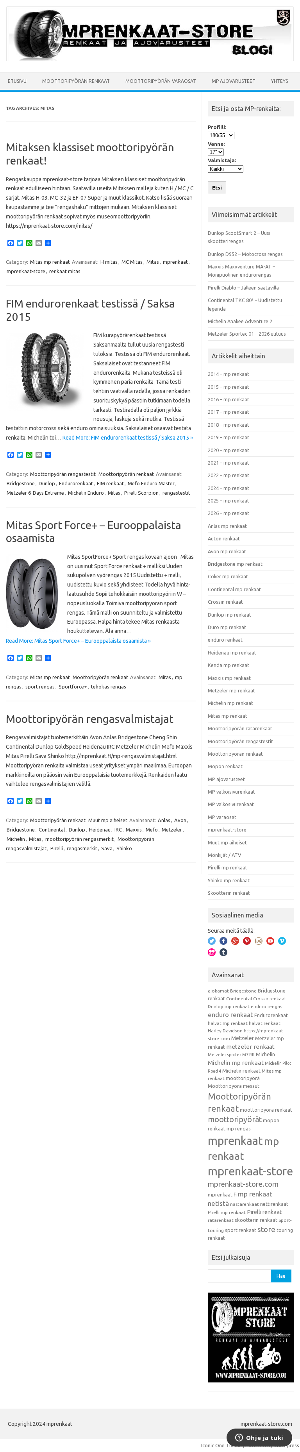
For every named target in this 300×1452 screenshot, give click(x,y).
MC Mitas (132, 262)
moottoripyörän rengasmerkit (79, 839)
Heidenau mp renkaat (232, 652)
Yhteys (279, 81)
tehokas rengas (108, 686)
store (266, 1229)
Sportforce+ (73, 686)
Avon (180, 820)
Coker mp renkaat (228, 576)
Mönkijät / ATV (224, 855)
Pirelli (56, 848)
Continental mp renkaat (234, 589)
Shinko (124, 848)
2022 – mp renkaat (228, 475)
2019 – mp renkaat (228, 437)
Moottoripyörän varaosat (160, 81)
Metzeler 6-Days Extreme (35, 492)
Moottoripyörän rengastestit (63, 474)
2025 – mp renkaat (228, 500)
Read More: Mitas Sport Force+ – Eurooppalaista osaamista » (78, 641)
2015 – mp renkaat (228, 387)
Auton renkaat (224, 538)
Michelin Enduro (86, 492)
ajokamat (218, 990)
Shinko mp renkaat (229, 880)
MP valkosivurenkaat (231, 804)
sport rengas (40, 686)
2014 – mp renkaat (228, 374)
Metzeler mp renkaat (231, 690)
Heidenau (100, 829)
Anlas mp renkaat (227, 526)
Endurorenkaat (76, 483)
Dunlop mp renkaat (229, 614)
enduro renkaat (225, 639)
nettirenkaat (274, 1204)
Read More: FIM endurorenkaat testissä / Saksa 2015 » (127, 438)
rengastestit (176, 492)
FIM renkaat (110, 483)
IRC (118, 829)
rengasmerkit (82, 848)
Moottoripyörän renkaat (76, 81)
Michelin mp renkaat (230, 703)
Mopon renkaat (225, 766)
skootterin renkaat (256, 1220)
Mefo (152, 829)
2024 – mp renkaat (228, 488)
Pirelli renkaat (264, 1212)
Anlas (164, 820)
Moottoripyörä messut (233, 1086)
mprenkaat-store (26, 271)
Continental (52, 829)
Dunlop (47, 483)
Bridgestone (21, 483)
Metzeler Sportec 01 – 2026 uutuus (247, 333)
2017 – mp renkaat (228, 412)
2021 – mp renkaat (228, 462)
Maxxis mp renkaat (229, 678)
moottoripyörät (235, 1119)
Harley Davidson (225, 1030)
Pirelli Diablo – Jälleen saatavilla (243, 287)
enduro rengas (266, 1006)
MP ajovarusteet (233, 81)
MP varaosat (222, 817)
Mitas (152, 262)
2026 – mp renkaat (228, 513)
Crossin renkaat (225, 601)
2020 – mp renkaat (228, 450)
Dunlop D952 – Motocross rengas (245, 254)
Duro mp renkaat (227, 627)
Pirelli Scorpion (141, 492)
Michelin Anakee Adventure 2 (240, 321)
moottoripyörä (243, 1078)
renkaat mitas (64, 271)
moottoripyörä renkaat (266, 1109)
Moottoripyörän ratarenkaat (240, 728)
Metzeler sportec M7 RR (231, 1054)
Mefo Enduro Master (151, 483)
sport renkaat (240, 1230)
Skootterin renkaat (229, 893)
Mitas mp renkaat (50, 262)
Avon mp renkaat (227, 551)
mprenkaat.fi (222, 1194)
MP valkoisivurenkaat (231, 791)
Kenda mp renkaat (228, 665)
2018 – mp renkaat (228, 424)
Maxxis (134, 829)
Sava (106, 848)
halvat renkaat (264, 1023)
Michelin (16, 839)
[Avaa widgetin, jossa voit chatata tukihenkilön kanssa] (259, 1438)
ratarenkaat (221, 1220)
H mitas (109, 262)
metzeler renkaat (250, 1046)
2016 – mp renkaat (228, 399)
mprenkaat (175, 262)
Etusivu (17, 81)
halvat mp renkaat (228, 1023)
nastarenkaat (244, 1204)
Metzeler (172, 829)
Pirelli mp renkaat (227, 867)
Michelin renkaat (241, 1071)
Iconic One (213, 1445)
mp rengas (239, 1128)
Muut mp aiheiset (107, 820)
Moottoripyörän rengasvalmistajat (89, 719)
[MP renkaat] (150, 59)
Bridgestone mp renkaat (235, 564)
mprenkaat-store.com (243, 1184)
